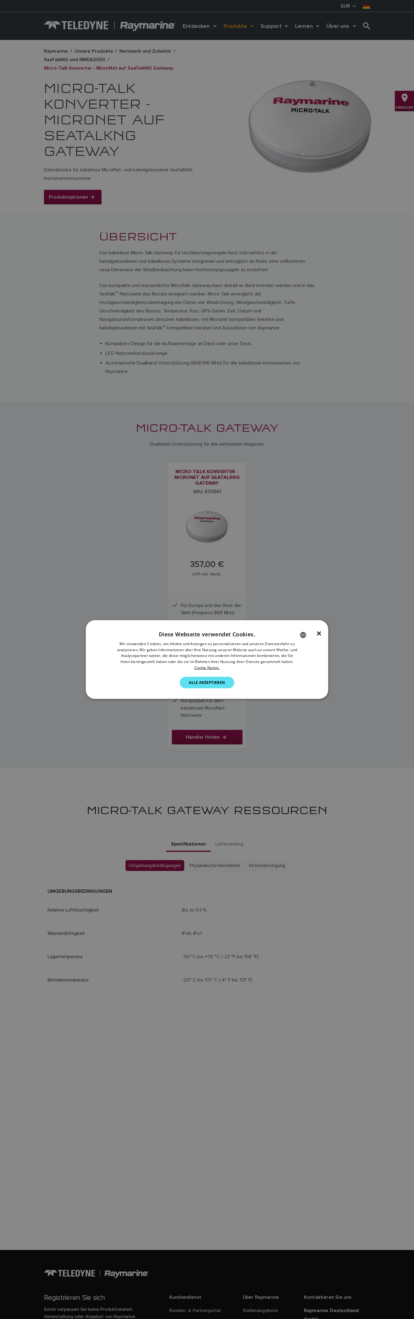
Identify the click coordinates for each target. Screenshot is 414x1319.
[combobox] (303, 635)
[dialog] (207, 659)
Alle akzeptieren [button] (207, 682)
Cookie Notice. (207, 667)
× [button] (319, 633)
